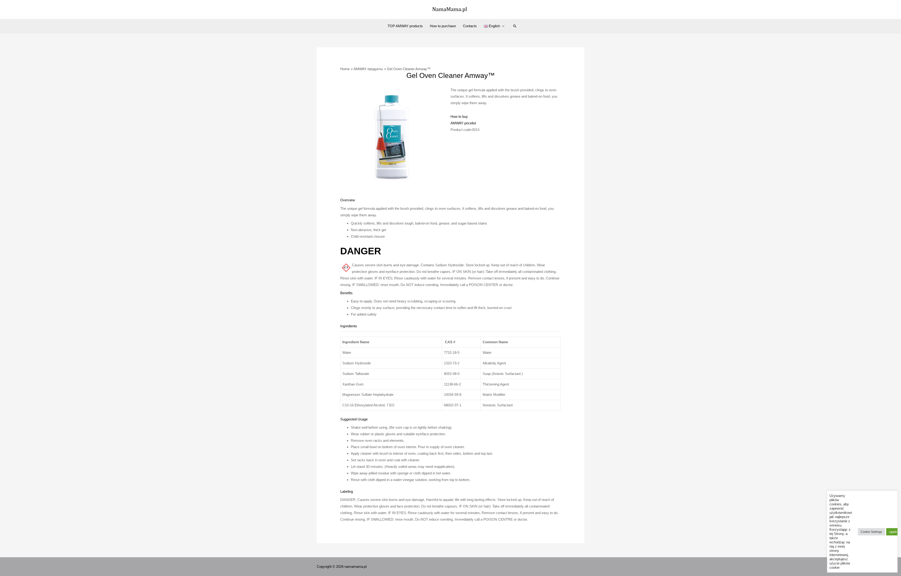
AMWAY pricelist (463, 123)
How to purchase (443, 26)
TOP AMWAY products (405, 26)
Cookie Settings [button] (871, 532)
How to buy (459, 116)
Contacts (470, 26)
